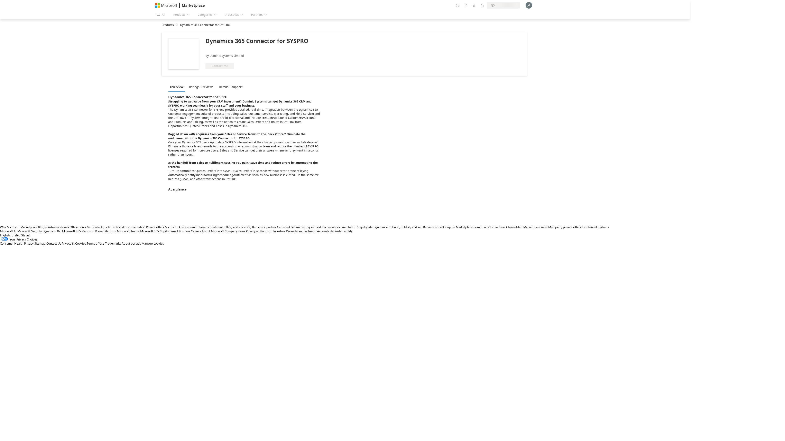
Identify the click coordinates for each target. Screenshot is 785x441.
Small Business (180, 231)
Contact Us (53, 243)
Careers (196, 231)
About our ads (131, 243)
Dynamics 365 (52, 231)
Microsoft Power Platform (99, 231)
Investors (279, 231)
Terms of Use (95, 243)
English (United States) (15, 235)
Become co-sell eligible (439, 227)
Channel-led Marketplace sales (526, 227)
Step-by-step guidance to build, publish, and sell (389, 227)
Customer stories (57, 227)
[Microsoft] (166, 5)
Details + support (230, 87)
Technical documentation (128, 227)
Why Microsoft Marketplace (18, 227)
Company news (235, 231)
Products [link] (168, 25)
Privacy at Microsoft (259, 231)
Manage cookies (153, 243)
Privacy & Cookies (74, 243)
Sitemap (40, 243)
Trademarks (113, 243)
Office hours (78, 227)
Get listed (283, 227)
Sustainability (343, 231)
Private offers (155, 227)
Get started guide (98, 227)
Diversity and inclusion (301, 231)
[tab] (177, 86)
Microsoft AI (8, 231)
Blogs (42, 227)
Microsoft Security (29, 231)
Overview (176, 87)
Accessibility (325, 231)
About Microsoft (213, 231)
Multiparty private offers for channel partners (578, 227)
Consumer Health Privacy (17, 243)
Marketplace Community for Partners (480, 227)
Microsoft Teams (128, 231)
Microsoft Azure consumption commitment (194, 227)
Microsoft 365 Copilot (155, 231)
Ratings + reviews (201, 87)
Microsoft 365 (71, 231)
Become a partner (264, 227)
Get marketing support (306, 227)
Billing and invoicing (237, 227)
